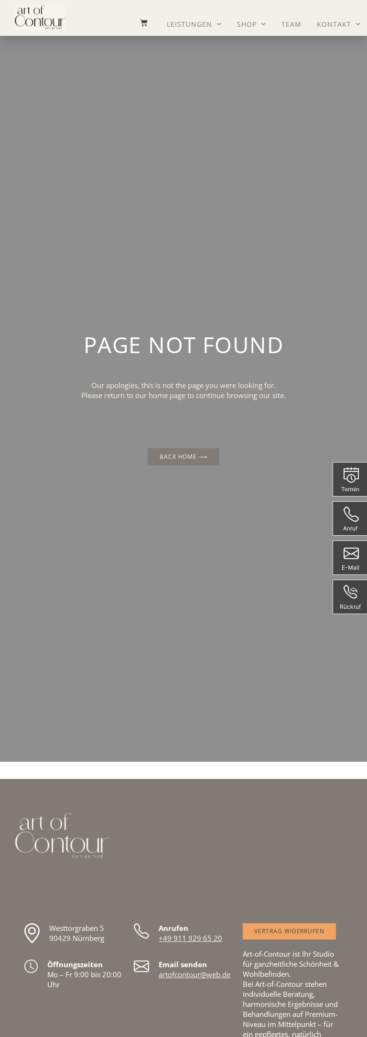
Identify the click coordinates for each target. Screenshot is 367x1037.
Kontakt (334, 24)
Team (291, 24)
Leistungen (189, 24)
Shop (247, 24)
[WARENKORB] (139, 22)
